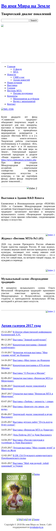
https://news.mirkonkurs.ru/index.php (18, 160)
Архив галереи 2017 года (21, 325)
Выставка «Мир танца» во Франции (31, 360)
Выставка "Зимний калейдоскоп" (30, 339)
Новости (11, 74)
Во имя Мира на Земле (25, 6)
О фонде (17, 69)
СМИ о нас (18, 77)
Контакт (11, 104)
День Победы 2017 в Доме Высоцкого (32, 435)
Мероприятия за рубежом (26, 98)
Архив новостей (21, 80)
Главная (11, 66)
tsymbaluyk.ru (36, 527)
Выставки (12, 85)
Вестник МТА (14, 90)
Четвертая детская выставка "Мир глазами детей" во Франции (24, 353)
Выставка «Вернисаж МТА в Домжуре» (33, 430)
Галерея (11, 88)
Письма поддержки (23, 93)
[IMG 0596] (7, 109)
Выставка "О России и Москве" (29, 373)
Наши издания (14, 82)
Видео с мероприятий (24, 101)
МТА (15, 72)
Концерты (12, 96)
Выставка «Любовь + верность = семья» (33, 401)
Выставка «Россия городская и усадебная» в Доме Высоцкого (22, 441)
